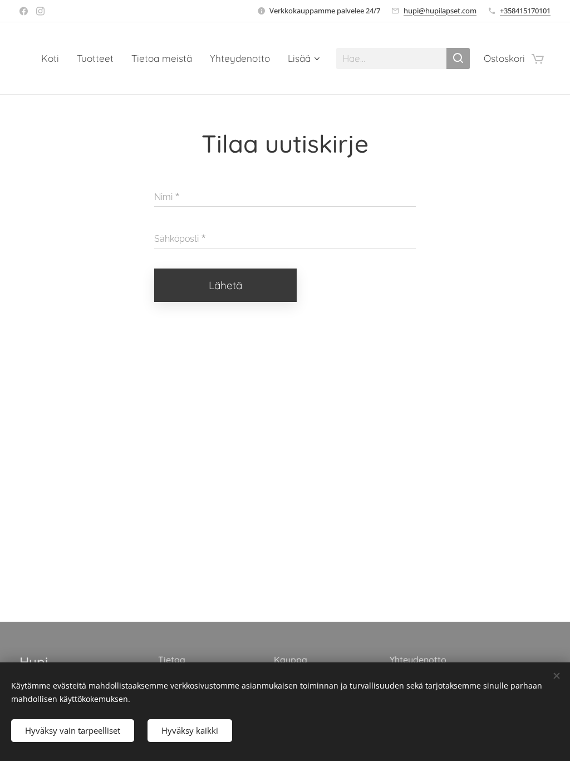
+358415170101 (525, 11)
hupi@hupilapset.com (440, 11)
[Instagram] (40, 11)
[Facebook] (24, 11)
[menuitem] (53, 58)
